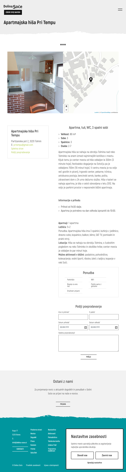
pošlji (88, 357)
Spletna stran (17, 148)
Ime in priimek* (63, 312)
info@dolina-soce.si (19, 442)
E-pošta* (92, 312)
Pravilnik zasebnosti (33, 465)
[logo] (13, 6)
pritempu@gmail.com (23, 145)
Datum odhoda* (94, 323)
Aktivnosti (51, 434)
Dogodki (33, 437)
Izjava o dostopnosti (51, 465)
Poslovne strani (36, 430)
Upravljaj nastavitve (94, 463)
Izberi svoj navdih (13, 12)
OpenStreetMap (105, 112)
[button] (91, 79)
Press (33, 441)
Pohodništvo (52, 437)
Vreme (33, 449)
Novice (33, 434)
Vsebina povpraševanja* (66, 333)
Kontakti (20, 449)
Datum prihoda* (64, 323)
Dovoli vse (82, 455)
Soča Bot (34, 453)
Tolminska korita (54, 441)
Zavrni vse (107, 455)
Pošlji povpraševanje (20, 152)
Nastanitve (52, 430)
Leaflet (96, 112)
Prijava (63, 404)
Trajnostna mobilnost (52, 450)
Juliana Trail (52, 445)
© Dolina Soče (17, 465)
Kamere (33, 445)
